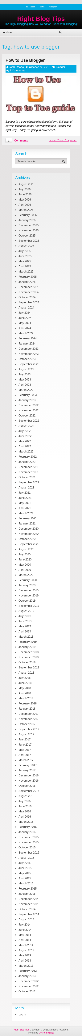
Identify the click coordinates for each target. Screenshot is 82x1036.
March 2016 (25, 821)
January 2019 (26, 646)
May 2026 (24, 199)
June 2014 (24, 929)
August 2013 (26, 950)
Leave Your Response (62, 140)
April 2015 (24, 878)
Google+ (53, 7)
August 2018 (26, 672)
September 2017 (28, 729)
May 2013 (24, 955)
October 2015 (26, 847)
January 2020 (26, 585)
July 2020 (24, 554)
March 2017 (25, 760)
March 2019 (25, 636)
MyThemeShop (46, 1032)
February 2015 (27, 888)
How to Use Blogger (25, 60)
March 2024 (25, 333)
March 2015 (25, 883)
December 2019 (28, 590)
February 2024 (27, 338)
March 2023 (25, 389)
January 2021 (26, 523)
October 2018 (26, 662)
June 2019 (24, 621)
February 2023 (27, 394)
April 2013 (24, 960)
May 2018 (24, 688)
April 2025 (24, 266)
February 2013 (27, 970)
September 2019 (28, 605)
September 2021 (28, 482)
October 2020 (26, 538)
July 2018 (24, 677)
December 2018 (28, 652)
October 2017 (26, 724)
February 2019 (27, 641)
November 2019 (28, 595)
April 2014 (24, 940)
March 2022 (25, 451)
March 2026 (25, 209)
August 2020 (26, 549)
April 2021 (24, 508)
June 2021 (24, 497)
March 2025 (25, 271)
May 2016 (24, 811)
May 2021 (24, 502)
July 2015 (24, 862)
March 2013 (25, 965)
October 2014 (26, 909)
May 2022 (24, 441)
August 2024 (26, 307)
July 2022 (24, 430)
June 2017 (24, 744)
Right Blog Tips (41, 18)
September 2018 (28, 667)
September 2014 (28, 914)
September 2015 (28, 852)
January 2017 (26, 770)
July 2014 (24, 924)
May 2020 (24, 564)
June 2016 (24, 806)
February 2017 (27, 765)
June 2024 (24, 317)
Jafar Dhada (16, 66)
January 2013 (26, 976)
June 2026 (24, 194)
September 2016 (28, 790)
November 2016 (28, 780)
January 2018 (26, 708)
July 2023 (24, 374)
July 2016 (24, 801)
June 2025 (24, 256)
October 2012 (26, 991)
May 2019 (24, 626)
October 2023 (26, 359)
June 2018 (24, 682)
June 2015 (24, 868)
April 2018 (24, 693)
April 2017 (24, 754)
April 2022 (24, 446)
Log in (22, 1014)
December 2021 (28, 466)
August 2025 (26, 245)
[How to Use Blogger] (41, 94)
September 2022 (28, 420)
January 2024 (26, 343)
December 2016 (28, 775)
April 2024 (24, 328)
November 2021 (28, 472)
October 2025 (26, 235)
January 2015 (26, 893)
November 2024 (28, 292)
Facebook (30, 7)
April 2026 (24, 204)
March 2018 (25, 698)
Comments (21, 140)
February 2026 (27, 215)
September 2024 (28, 302)
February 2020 (27, 580)
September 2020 (28, 544)
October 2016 (26, 785)
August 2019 (26, 610)
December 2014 (28, 898)
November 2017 (28, 718)
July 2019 (24, 616)
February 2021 (27, 518)
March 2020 (25, 574)
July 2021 (24, 492)
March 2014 (25, 945)
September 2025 (28, 240)
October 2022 (26, 415)
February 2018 (27, 703)
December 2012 (28, 981)
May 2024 (24, 323)
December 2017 (28, 713)
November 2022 (28, 410)
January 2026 (26, 220)
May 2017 (24, 749)
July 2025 (24, 251)
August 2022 (26, 425)
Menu (9, 32)
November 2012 (28, 986)
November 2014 (28, 904)
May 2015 (24, 873)
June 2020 (24, 559)
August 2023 (26, 369)
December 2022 (28, 405)
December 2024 (28, 287)
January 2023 (26, 400)
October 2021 (26, 477)
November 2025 (28, 230)
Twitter (42, 7)
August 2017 (26, 734)
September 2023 (28, 364)
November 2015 (28, 842)
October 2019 (26, 600)
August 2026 (26, 184)
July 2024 (24, 312)
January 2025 (26, 281)
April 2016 (24, 816)
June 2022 (24, 436)
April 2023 (24, 384)
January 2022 (26, 461)
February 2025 (27, 276)
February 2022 (27, 456)
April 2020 (24, 569)
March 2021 (25, 513)
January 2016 (26, 832)
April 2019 (24, 631)
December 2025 (28, 225)
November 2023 (28, 353)
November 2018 (28, 657)
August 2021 (26, 487)
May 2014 (24, 934)
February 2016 (27, 826)
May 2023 (24, 379)
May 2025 (24, 261)
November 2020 (28, 533)
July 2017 (24, 739)
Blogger (60, 66)
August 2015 (26, 857)
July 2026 (24, 189)
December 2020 (28, 528)
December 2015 (28, 837)
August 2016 (26, 796)
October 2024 (26, 297)
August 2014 (26, 919)
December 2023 (28, 348)
